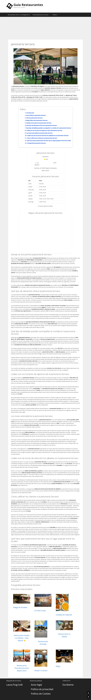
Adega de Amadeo (20, 607)
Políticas (55, 14)
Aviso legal (36, 684)
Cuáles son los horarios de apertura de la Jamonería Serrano (44, 130)
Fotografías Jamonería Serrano (36, 143)
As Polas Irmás (40, 610)
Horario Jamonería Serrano (34, 118)
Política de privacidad (42, 689)
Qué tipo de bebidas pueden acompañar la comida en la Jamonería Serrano (48, 128)
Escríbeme (68, 684)
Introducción (30, 113)
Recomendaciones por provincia (40, 14)
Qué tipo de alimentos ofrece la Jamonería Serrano (41, 125)
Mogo (58, 666)
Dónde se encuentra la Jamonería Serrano (38, 123)
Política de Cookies (41, 693)
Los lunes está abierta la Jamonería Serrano (39, 133)
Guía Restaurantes (28, 5)
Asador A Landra (40, 670)
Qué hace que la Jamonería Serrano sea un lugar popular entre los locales (49, 140)
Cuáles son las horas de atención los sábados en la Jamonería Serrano (48, 135)
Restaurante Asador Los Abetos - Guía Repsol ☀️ (22, 638)
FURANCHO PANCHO (64, 615)
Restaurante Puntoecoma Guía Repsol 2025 (22, 668)
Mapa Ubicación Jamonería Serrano (37, 120)
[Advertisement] (45, 27)
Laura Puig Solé (14, 684)
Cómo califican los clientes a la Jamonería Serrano (42, 138)
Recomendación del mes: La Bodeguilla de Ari (19, 14)
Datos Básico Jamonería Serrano (36, 115)
